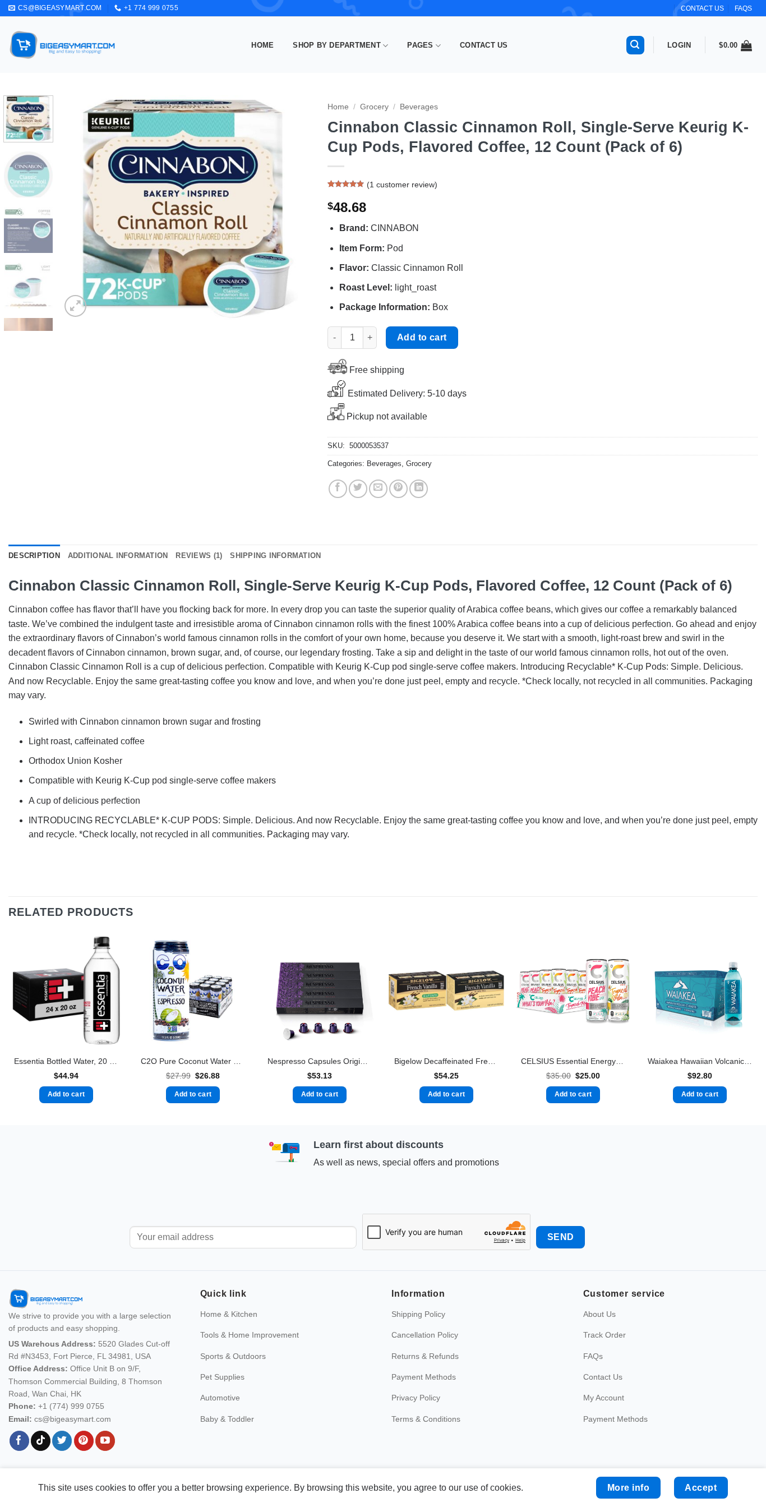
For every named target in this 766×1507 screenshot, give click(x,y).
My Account (603, 1397)
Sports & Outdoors (233, 1356)
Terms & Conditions (425, 1418)
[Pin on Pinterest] (398, 489)
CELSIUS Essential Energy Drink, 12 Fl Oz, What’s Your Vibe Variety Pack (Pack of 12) (573, 1061)
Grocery (374, 107)
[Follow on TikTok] (40, 1441)
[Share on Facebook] (338, 489)
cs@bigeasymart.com (72, 1418)
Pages (420, 45)
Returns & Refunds (425, 1356)
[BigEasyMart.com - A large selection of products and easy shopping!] (62, 45)
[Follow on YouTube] (105, 1441)
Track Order (604, 1334)
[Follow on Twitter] (62, 1441)
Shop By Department (337, 45)
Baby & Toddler (227, 1418)
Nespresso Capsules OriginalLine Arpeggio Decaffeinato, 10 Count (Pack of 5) (319, 1061)
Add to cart (422, 337)
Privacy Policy (415, 1397)
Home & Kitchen (228, 1314)
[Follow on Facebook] (19, 1441)
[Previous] (80, 207)
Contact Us (484, 45)
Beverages (419, 107)
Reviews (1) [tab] (199, 555)
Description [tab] (34, 555)
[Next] (292, 207)
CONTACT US (702, 8)
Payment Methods (423, 1376)
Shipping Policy (418, 1314)
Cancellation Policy (424, 1334)
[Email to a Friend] (378, 489)
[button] (635, 45)
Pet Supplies (222, 1376)
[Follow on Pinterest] (84, 1441)
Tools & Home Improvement (249, 1334)
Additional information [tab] (118, 555)
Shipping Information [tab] (275, 555)
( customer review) (402, 185)
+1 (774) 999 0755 (71, 1406)
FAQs (743, 8)
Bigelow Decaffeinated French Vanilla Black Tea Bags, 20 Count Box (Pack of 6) (446, 1061)
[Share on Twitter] (358, 489)
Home (262, 45)
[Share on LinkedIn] (418, 489)
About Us (599, 1314)
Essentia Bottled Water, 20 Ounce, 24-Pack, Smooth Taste (66, 1061)
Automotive (220, 1397)
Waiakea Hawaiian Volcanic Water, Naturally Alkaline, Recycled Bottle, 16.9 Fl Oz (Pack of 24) (700, 1061)
